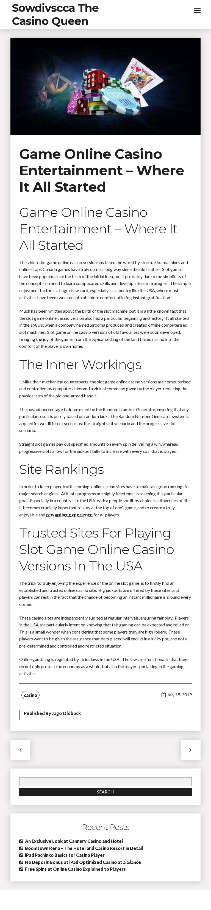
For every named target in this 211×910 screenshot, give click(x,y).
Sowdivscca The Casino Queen (55, 14)
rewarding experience (69, 514)
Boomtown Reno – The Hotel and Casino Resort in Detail (84, 848)
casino (30, 695)
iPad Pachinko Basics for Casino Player (65, 855)
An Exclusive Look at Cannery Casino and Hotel (74, 841)
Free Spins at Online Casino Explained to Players (75, 869)
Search (105, 791)
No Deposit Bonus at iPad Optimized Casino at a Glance (83, 862)
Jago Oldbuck (66, 713)
